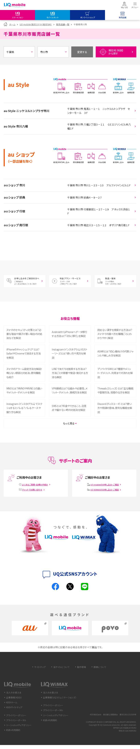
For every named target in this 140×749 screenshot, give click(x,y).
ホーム (12, 24)
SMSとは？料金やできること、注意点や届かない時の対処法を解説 (69, 408)
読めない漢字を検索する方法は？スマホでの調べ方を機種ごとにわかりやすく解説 (114, 334)
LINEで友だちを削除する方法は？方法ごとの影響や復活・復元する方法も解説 (70, 373)
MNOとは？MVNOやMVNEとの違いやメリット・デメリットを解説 (24, 390)
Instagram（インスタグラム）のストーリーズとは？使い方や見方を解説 (69, 353)
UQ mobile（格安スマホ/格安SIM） (36, 24)
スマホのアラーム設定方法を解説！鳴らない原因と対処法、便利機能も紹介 (24, 373)
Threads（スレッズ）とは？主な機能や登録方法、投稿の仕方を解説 (115, 390)
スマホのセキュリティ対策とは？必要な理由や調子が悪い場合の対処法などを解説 (24, 334)
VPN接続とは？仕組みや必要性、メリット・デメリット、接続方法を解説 (69, 390)
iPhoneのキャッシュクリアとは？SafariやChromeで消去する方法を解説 (23, 353)
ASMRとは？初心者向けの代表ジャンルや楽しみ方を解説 (115, 353)
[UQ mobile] (15, 5)
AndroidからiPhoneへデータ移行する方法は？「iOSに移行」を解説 (69, 334)
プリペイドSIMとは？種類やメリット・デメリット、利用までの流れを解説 (115, 373)
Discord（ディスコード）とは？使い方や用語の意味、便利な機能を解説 (114, 408)
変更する (82, 52)
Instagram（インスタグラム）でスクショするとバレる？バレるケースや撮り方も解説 (24, 408)
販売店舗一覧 (62, 24)
